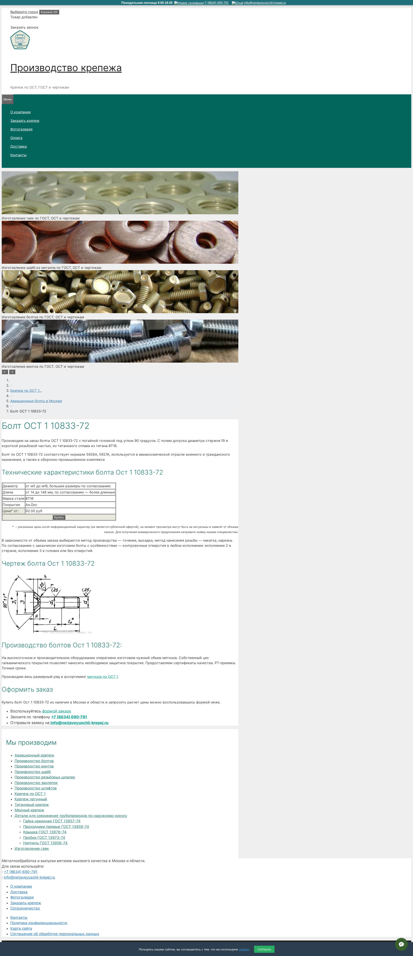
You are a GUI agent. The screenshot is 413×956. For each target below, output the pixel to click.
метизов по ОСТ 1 (102, 676)
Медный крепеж (29, 810)
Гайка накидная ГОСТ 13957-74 (51, 821)
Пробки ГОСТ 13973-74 (44, 837)
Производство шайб (33, 772)
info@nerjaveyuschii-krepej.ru (79, 722)
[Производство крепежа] (20, 48)
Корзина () (49, 12)
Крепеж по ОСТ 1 (30, 794)
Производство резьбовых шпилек (45, 777)
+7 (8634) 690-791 (69, 717)
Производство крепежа (66, 68)
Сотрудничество (25, 908)
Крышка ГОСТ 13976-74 (44, 832)
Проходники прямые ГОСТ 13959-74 (56, 826)
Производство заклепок (36, 783)
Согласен (264, 949)
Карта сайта (21, 928)
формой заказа (56, 711)
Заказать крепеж (24, 120)
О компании (20, 112)
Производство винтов (34, 766)
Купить (59, 517)
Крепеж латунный (31, 799)
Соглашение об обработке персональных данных (54, 934)
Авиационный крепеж (34, 755)
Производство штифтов (36, 788)
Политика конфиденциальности (38, 923)
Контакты (18, 155)
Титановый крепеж (32, 805)
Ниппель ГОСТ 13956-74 (45, 843)
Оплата (16, 138)
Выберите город (24, 12)
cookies (244, 949)
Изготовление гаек (32, 848)
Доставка (18, 146)
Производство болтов (34, 761)
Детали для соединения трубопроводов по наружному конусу (71, 816)
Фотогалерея (21, 129)
